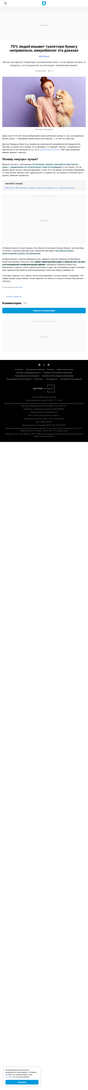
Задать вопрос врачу (65, 369)
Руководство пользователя (70, 379)
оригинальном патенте (50, 149)
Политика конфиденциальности (28, 373)
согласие (9, 1077)
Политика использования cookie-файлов (57, 376)
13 (52, 71)
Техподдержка (51, 379)
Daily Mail (18, 287)
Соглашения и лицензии (35, 369)
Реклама (50, 369)
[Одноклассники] (44, 364)
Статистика (38, 379)
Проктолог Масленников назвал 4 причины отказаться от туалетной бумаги (40, 188)
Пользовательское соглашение (27, 376)
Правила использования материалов (57, 373)
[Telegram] (49, 364)
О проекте (19, 369)
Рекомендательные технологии (19, 379)
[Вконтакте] (39, 364)
